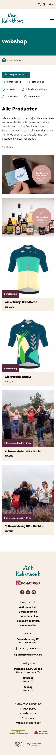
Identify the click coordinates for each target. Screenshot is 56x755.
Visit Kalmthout (28, 607)
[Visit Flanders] (34, 745)
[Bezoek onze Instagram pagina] (28, 593)
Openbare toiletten (28, 621)
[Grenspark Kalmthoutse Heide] (18, 732)
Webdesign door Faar (28, 723)
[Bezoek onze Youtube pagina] (34, 593)
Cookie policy (28, 713)
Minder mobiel (28, 625)
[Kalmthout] (28, 583)
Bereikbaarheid (28, 612)
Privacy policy (28, 708)
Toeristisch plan (28, 616)
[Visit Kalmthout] (13, 22)
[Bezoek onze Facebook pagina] (22, 593)
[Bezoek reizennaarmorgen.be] (18, 745)
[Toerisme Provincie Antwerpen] (41, 732)
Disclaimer (28, 718)
